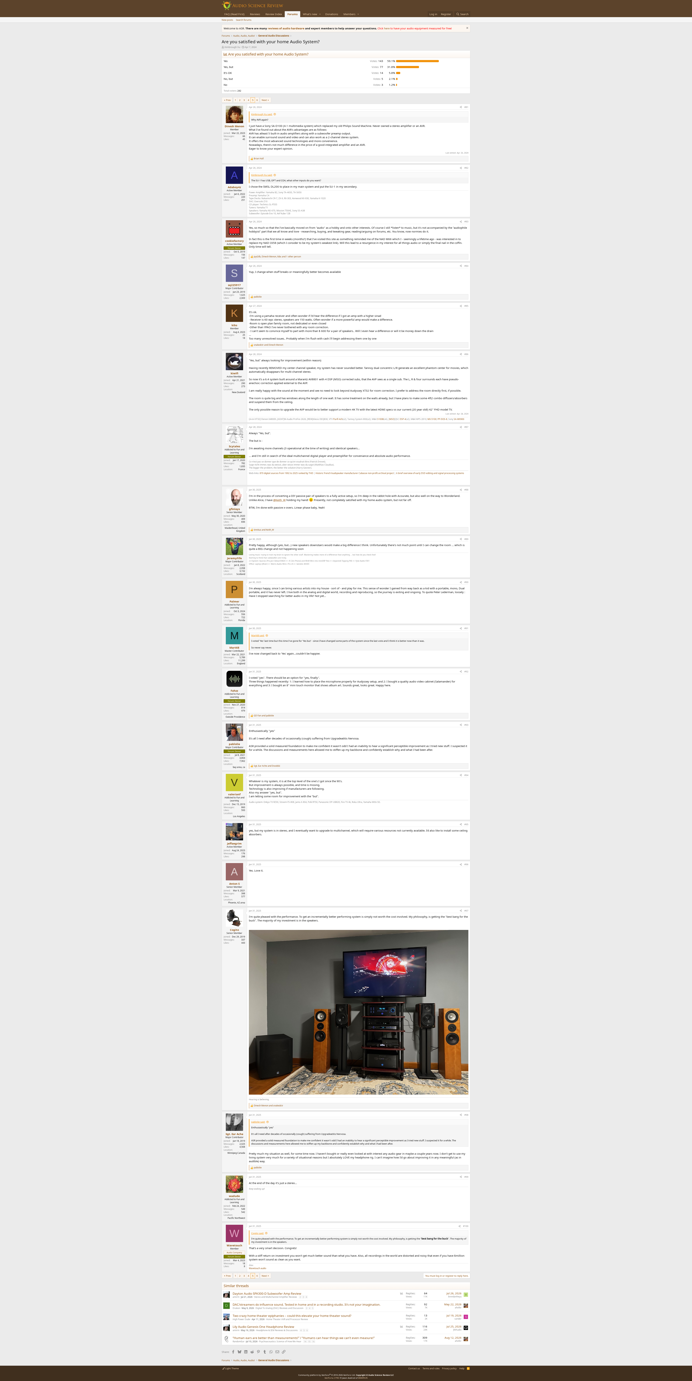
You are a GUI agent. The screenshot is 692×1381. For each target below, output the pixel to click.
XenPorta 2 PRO (332, 1377)
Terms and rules (431, 1368)
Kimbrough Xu (232, 47)
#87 (466, 427)
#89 (466, 539)
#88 (466, 489)
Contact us (414, 1368)
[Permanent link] (250, 479)
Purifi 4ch (338, 419)
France (241, 469)
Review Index (273, 14)
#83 (466, 221)
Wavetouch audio (257, 1268)
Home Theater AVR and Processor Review (287, 1319)
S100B (380, 419)
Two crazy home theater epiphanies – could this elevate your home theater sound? (292, 1316)
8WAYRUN (362, 1377)
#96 (466, 864)
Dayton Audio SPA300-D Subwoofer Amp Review (267, 1293)
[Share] (460, 107)
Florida (241, 620)
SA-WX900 (459, 419)
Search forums (243, 19)
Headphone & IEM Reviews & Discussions (277, 1330)
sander (458, 1318)
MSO (391, 419)
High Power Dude (241, 1319)
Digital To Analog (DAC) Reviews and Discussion (279, 1308)
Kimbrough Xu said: (261, 114)
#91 (466, 628)
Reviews (255, 14)
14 (305, 1341)
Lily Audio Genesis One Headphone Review (263, 1327)
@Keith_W (279, 500)
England (241, 663)
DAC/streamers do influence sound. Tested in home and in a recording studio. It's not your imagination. (307, 1304)
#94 (466, 775)
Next (264, 100)
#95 (466, 824)
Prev (228, 100)
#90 (466, 582)
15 (309, 1341)
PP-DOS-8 (442, 419)
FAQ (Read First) (234, 14)
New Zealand (238, 392)
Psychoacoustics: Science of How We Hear (280, 1341)
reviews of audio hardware (286, 28)
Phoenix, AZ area (236, 902)
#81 (466, 107)
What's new (310, 14)
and (268, 344)
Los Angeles (239, 816)
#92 (466, 671)
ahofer (458, 1307)
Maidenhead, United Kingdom (235, 529)
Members (349, 14)
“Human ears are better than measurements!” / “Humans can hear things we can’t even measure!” (304, 1338)
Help (461, 1368)
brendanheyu (455, 1296)
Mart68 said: (257, 635)
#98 (466, 1114)
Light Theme (232, 1368)
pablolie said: (258, 1121)
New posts (227, 19)
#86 (466, 354)
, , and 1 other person (277, 256)
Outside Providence (235, 716)
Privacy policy (449, 1368)
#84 (466, 265)
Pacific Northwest (236, 1218)
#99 (466, 1176)
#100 (465, 1226)
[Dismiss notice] (466, 28)
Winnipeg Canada (236, 1152)
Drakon (236, 1308)
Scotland (240, 574)
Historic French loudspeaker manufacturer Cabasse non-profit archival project (355, 473)
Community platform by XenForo (326, 1375)
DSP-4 (403, 419)
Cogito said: (257, 1233)
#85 (466, 305)
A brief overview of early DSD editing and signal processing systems (430, 473)
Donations (331, 14)
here (387, 28)
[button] (320, 14)
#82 (466, 167)
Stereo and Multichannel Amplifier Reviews (275, 1296)
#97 (466, 910)
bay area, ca (239, 767)
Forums (292, 14)
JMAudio (457, 1329)
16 (313, 1341)
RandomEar (238, 1341)
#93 (466, 724)
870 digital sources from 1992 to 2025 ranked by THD (286, 473)
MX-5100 (431, 419)
